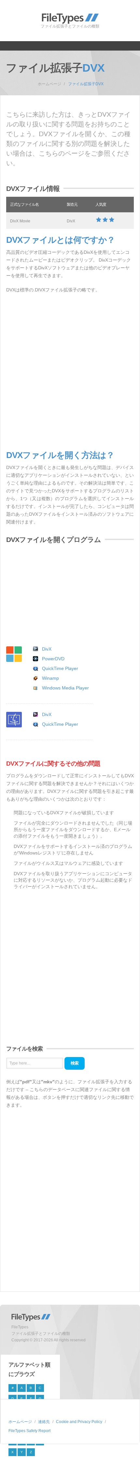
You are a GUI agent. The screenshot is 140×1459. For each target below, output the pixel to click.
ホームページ (49, 84)
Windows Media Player (65, 687)
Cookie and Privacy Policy (79, 1421)
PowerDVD (53, 658)
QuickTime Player (60, 668)
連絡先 (44, 1421)
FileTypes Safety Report (29, 1431)
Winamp (50, 678)
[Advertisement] (70, 372)
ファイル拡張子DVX (86, 84)
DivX (46, 649)
